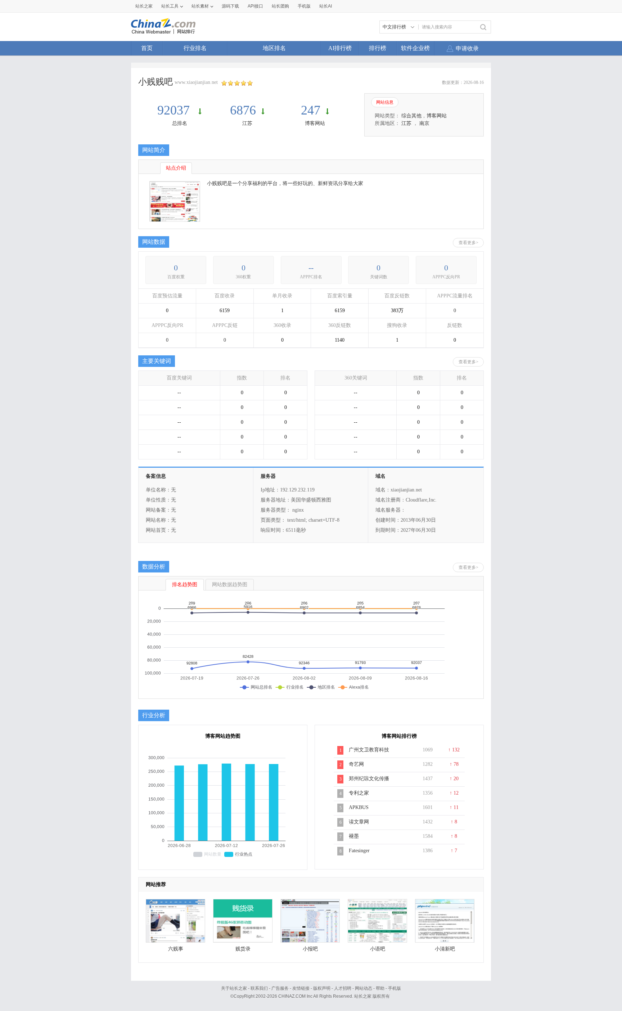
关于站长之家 (234, 988)
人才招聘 (342, 988)
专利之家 (359, 793)
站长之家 (144, 6)
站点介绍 (176, 168)
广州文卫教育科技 (369, 749)
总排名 (179, 123)
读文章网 (359, 821)
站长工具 (170, 6)
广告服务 (280, 988)
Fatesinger (359, 850)
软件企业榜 (415, 48)
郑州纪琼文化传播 (369, 778)
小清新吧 (445, 949)
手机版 (394, 988)
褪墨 (354, 836)
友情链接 (301, 988)
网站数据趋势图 (229, 584)
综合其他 (411, 115)
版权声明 (321, 988)
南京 (424, 123)
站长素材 (200, 6)
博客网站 (315, 123)
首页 (147, 48)
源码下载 (230, 6)
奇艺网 (356, 764)
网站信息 (384, 102)
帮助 (380, 988)
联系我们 (259, 988)
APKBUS (359, 807)
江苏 (247, 123)
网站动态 (363, 988)
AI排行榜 (340, 48)
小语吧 (377, 949)
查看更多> (468, 242)
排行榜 (377, 48)
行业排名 (195, 48)
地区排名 (274, 48)
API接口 (255, 6)
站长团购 (280, 6)
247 (310, 110)
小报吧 (310, 949)
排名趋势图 (184, 584)
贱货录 (243, 949)
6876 (243, 110)
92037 (175, 110)
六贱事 (175, 949)
